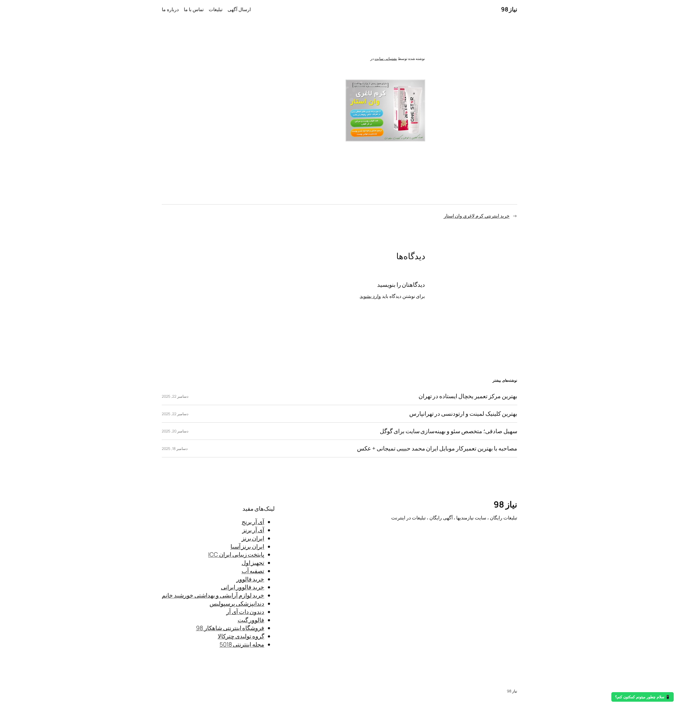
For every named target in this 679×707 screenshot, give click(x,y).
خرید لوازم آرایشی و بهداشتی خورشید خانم (213, 595)
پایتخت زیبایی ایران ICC (236, 554)
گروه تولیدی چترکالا (241, 636)
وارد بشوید (370, 296)
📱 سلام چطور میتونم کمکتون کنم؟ (642, 697)
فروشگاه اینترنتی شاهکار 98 (230, 628)
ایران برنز (253, 538)
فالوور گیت (251, 620)
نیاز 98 (509, 9)
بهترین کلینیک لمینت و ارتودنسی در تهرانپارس (463, 413)
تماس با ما (194, 9)
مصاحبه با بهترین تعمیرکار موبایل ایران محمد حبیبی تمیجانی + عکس (437, 448)
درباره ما (170, 9)
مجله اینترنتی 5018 (242, 644)
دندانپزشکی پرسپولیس (237, 604)
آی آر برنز (253, 530)
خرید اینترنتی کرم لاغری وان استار (477, 215)
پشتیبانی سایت (386, 58)
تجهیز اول (253, 563)
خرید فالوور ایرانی (242, 587)
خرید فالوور (250, 579)
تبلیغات (216, 9)
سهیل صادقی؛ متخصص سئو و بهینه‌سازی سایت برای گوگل (448, 431)
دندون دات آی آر (245, 612)
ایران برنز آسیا (247, 546)
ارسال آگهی (239, 9)
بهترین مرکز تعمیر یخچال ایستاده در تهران (468, 396)
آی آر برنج (253, 522)
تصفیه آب (253, 571)
